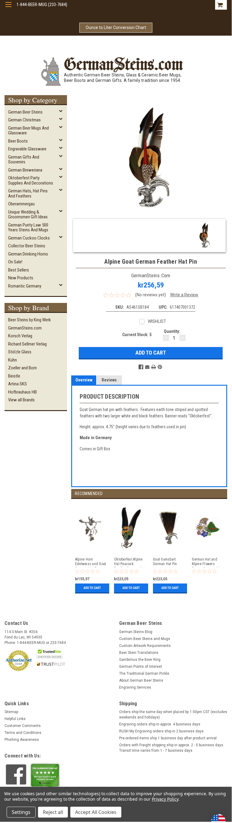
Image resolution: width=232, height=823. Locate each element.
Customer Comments (23, 726)
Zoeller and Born (22, 368)
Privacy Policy (165, 799)
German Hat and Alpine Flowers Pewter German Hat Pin (206, 562)
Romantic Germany (24, 286)
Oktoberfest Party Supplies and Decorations (30, 180)
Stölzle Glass (19, 352)
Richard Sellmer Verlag (27, 344)
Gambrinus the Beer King (139, 659)
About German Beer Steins (141, 680)
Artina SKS (17, 384)
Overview (83, 380)
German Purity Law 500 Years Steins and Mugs (28, 227)
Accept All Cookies (95, 812)
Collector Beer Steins (26, 246)
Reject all (53, 812)
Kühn (12, 360)
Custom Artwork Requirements (145, 646)
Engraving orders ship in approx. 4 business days (159, 724)
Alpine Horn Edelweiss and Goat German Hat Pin (90, 562)
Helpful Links (15, 719)
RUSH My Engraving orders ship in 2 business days (161, 731)
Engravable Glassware (27, 149)
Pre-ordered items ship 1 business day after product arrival (168, 738)
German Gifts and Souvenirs (23, 159)
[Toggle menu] (8, 8)
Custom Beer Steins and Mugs (144, 639)
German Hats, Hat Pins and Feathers (28, 193)
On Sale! (15, 262)
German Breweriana (25, 170)
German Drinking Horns (28, 254)
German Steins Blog (135, 632)
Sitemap (11, 712)
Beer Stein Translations (138, 653)
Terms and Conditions (23, 733)
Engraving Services (135, 687)
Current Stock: (136, 334)
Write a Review (184, 294)
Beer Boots (18, 141)
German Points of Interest (140, 666)
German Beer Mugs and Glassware (28, 130)
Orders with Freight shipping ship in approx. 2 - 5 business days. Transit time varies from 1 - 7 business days (171, 748)
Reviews (109, 380)
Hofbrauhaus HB (22, 392)
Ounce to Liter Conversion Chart (116, 27)
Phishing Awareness (22, 740)
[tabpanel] (90, 547)
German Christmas (24, 120)
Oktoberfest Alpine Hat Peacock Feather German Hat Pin (129, 562)
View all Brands (21, 400)
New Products (20, 278)
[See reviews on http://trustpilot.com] (45, 776)
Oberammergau (21, 204)
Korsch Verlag (20, 336)
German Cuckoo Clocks (29, 238)
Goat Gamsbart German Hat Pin (165, 561)
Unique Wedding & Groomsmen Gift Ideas (28, 214)
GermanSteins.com (25, 328)
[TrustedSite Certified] (49, 653)
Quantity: (172, 331)
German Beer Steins (25, 112)
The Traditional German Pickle (144, 673)
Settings (21, 812)
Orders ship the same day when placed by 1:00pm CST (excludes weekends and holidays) (173, 714)
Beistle (14, 376)
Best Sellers (18, 270)
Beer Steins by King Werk (29, 320)
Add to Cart (92, 588)
